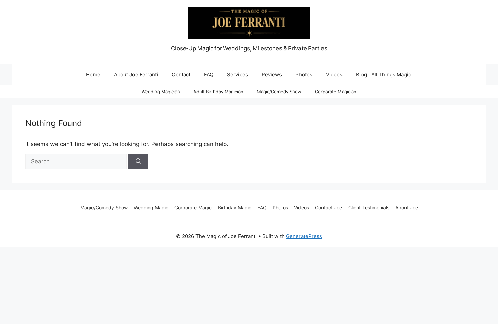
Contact (181, 74)
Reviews (272, 74)
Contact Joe (328, 207)
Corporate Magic (193, 207)
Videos (334, 74)
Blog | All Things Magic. (384, 74)
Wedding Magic (151, 207)
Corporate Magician (335, 91)
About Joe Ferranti (136, 74)
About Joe (406, 207)
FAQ (208, 74)
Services (237, 74)
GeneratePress (304, 236)
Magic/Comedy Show (279, 91)
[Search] (138, 162)
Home (93, 74)
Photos (303, 74)
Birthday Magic (234, 207)
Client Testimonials (368, 207)
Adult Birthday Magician (218, 91)
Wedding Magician (161, 91)
